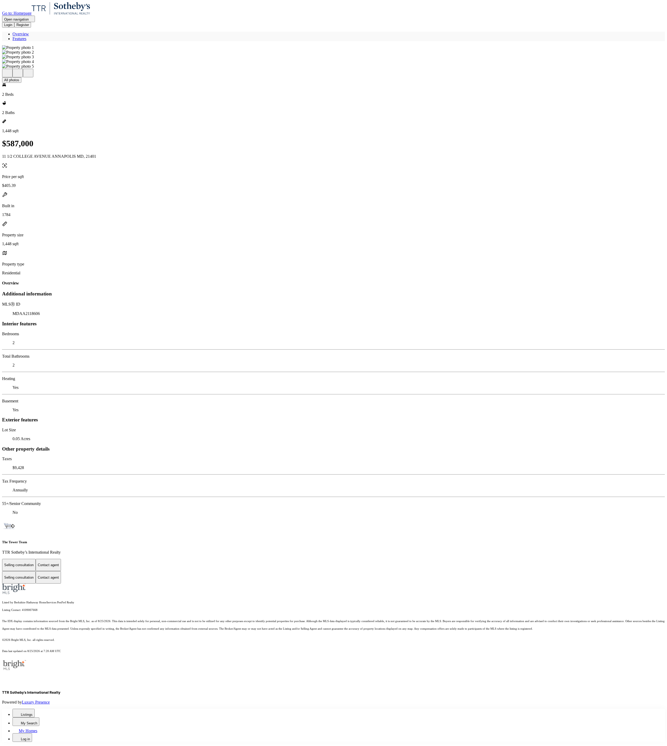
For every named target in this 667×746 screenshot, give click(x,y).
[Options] (7, 73)
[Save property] (18, 73)
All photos (11, 80)
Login (8, 25)
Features (19, 38)
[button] (333, 47)
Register (22, 25)
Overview (21, 34)
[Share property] (28, 73)
